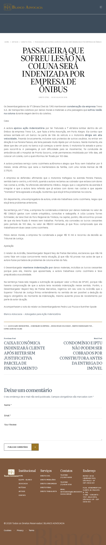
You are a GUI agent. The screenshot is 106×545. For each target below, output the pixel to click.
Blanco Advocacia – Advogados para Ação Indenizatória (32, 314)
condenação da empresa (40, 326)
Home (7, 42)
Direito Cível (26, 42)
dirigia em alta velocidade (61, 326)
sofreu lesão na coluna (13, 329)
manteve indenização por (82, 326)
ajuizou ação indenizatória (18, 326)
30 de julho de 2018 (59, 97)
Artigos (15, 42)
